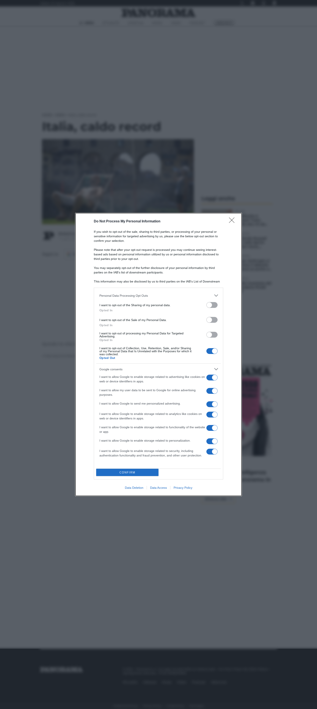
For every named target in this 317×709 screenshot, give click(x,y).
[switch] (212, 305)
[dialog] (158, 354)
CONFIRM (127, 472)
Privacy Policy (183, 487)
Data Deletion (134, 487)
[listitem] (158, 295)
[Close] (233, 221)
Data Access (158, 487)
